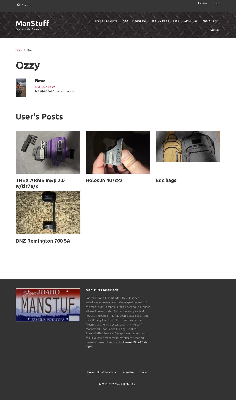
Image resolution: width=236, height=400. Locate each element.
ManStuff (32, 23)
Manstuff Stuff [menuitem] (210, 20)
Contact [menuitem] (214, 29)
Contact (144, 372)
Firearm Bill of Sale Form (102, 372)
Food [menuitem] (176, 20)
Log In (217, 3)
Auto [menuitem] (125, 20)
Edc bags (166, 180)
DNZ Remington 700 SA (43, 241)
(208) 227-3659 (45, 86)
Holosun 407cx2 (104, 180)
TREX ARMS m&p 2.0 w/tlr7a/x (40, 183)
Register (202, 3)
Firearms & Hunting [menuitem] (107, 22)
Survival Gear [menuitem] (190, 20)
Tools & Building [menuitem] (159, 20)
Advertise (128, 372)
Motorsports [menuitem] (139, 20)
